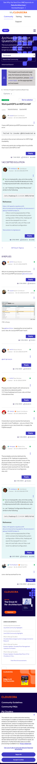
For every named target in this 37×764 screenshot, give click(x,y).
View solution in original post (11, 230)
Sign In (6, 30)
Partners (27, 16)
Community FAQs (9, 706)
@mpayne (9, 359)
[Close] (34, 714)
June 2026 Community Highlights (13, 633)
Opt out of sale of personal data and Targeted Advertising (18, 748)
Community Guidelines (12, 702)
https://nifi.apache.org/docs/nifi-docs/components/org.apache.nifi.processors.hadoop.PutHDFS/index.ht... (18, 208)
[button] (34, 122)
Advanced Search (8, 64)
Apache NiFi (23, 109)
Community (8, 16)
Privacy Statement (25, 743)
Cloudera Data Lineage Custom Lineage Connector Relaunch (18, 640)
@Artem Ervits (8, 328)
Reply (30, 153)
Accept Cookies (18, 760)
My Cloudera (7, 711)
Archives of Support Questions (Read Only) (16, 90)
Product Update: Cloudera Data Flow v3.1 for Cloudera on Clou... (16, 655)
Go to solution (27, 100)
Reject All (18, 754)
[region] (18, 737)
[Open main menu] (34, 30)
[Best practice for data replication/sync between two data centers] (2, 248)
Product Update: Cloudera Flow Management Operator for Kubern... (16, 647)
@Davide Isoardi (27, 274)
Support (18, 21)
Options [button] (6, 93)
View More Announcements (19, 660)
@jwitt (4, 359)
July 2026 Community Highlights (12, 627)
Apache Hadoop (13, 109)
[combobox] (18, 59)
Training (19, 16)
